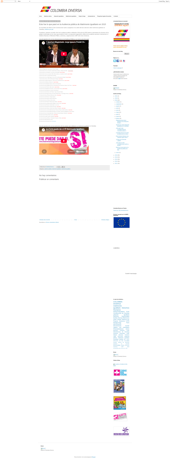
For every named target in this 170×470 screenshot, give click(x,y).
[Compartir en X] (61, 167)
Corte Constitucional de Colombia (121, 312)
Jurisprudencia (91, 16)
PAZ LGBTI (126, 339)
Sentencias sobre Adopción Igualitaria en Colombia (122, 125)
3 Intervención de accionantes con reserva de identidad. (49, 72)
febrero (118, 118)
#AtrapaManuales (117, 348)
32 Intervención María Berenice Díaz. (46, 119)
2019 (116, 98)
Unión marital (117, 319)
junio (117, 110)
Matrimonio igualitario (71, 16)
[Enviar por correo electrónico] (57, 167)
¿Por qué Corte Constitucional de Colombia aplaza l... (121, 129)
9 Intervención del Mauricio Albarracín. (46, 82)
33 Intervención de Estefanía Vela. (45, 121)
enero (117, 152)
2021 (116, 96)
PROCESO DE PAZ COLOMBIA (121, 340)
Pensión (115, 342)
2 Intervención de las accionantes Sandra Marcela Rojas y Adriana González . (53, 70)
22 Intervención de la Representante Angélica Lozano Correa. (50, 103)
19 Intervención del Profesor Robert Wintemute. (48, 98)
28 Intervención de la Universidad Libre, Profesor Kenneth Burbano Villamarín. (53, 113)
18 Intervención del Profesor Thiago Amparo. (47, 96)
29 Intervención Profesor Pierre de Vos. (46, 114)
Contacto (116, 16)
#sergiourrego (117, 322)
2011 (116, 163)
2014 (116, 157)
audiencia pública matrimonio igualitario (52, 168)
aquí (119, 78)
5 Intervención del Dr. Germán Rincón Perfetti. (48, 75)
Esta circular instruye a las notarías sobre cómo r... (122, 137)
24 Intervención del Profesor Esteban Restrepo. (48, 106)
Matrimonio (126, 318)
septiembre (119, 104)
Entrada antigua (105, 219)
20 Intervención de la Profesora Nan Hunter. (47, 100)
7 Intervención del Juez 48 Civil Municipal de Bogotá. (49, 78)
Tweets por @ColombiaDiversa (120, 210)
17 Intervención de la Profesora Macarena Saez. (48, 95)
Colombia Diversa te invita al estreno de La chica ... (122, 133)
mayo (117, 112)
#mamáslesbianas (118, 329)
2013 (116, 159)
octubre (118, 102)
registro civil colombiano (121, 327)
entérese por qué (49, 29)
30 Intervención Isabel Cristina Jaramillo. (46, 116)
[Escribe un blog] (59, 167)
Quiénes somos (48, 16)
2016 (116, 100)
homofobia (115, 339)
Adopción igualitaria (59, 16)
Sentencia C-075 (124, 321)
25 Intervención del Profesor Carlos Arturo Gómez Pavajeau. (50, 108)
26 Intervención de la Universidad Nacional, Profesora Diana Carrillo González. (53, 109)
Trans (127, 322)
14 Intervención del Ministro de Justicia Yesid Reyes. (49, 90)
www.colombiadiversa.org (119, 47)
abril (117, 114)
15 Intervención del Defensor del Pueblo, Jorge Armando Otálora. (51, 91)
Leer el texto (70, 70)
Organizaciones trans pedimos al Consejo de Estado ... (122, 121)
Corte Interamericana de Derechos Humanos (121, 332)
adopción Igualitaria (121, 314)
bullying (121, 339)
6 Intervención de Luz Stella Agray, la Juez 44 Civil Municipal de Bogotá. (52, 77)
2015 (116, 155)
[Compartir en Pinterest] (64, 167)
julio (117, 108)
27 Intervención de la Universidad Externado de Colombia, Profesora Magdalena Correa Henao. (57, 111)
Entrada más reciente (45, 219)
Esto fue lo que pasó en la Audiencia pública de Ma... (122, 149)
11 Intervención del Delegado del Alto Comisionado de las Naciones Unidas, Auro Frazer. (55, 85)
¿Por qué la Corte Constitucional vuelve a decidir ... (122, 144)
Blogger (94, 457)
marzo (117, 116)
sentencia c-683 (124, 348)
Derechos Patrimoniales (121, 316)
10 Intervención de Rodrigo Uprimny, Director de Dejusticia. (50, 83)
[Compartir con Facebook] (62, 167)
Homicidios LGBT (124, 333)
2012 (116, 161)
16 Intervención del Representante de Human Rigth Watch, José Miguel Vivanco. (54, 93)
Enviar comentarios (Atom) (52, 222)
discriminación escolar (121, 325)
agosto (118, 106)
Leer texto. (54, 121)
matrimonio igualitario (65, 168)
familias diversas (118, 318)
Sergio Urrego (82, 16)
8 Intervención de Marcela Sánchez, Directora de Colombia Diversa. (51, 80)
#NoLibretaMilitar (117, 345)
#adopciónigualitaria (119, 311)
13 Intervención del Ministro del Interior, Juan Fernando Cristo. (50, 88)
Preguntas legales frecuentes (104, 16)
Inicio (40, 16)
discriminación (117, 324)
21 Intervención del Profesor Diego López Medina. (48, 101)
